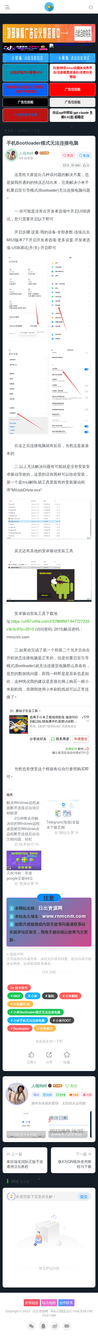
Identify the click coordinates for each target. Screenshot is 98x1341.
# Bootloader (20, 1028)
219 (62, 1094)
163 (75, 1094)
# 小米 (32, 995)
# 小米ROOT (62, 1020)
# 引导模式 (45, 1028)
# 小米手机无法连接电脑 (28, 1020)
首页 (10, 130)
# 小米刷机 (70, 995)
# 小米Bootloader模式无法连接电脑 (35, 1012)
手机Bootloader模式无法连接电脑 (42, 142)
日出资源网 (40, 1311)
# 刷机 (49, 995)
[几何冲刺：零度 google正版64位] (24, 861)
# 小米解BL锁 (20, 1004)
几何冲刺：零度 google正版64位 (20, 875)
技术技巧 (24, 130)
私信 (86, 155)
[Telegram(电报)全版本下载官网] (64, 810)
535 (49, 1094)
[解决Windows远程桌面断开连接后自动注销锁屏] (27, 823)
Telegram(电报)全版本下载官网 (63, 824)
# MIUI (15, 995)
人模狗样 (26, 153)
